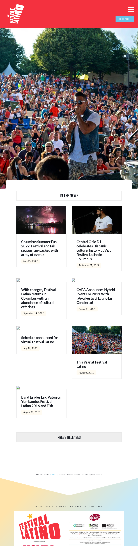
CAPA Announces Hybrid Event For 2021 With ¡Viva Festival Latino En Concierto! (96, 296)
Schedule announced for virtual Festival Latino (39, 339)
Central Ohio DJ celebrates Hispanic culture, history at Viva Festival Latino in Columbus (94, 250)
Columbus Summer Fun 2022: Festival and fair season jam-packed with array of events (39, 248)
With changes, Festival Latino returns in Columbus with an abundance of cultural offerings (38, 298)
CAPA (52, 474)
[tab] (69, 196)
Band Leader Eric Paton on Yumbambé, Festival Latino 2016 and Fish (41, 401)
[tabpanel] (69, 317)
